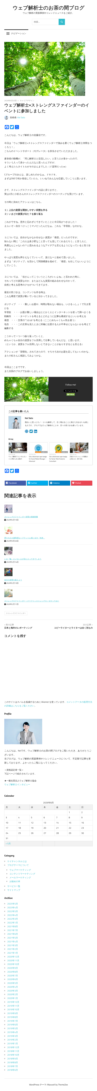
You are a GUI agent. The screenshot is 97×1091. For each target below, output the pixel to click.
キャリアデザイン (27, 100)
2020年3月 (12, 990)
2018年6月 (12, 1070)
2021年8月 (12, 926)
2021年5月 (12, 937)
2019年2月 (12, 1039)
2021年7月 (12, 930)
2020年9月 (12, 968)
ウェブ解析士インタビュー (17, 784)
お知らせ (44, 452)
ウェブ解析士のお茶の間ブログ (48, 7)
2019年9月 (12, 1013)
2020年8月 (12, 971)
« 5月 (8, 843)
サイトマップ (13, 890)
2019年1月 (12, 1043)
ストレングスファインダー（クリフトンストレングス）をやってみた (31, 601)
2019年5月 (12, 1028)
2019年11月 (13, 1005)
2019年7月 (12, 1021)
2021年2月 (12, 949)
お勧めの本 (14, 881)
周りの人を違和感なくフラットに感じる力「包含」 (24, 537)
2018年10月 (13, 1054)
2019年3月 (12, 1036)
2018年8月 (12, 1062)
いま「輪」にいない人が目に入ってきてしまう (22, 559)
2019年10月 (13, 1009)
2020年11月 (13, 960)
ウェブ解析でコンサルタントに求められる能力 (17, 457)
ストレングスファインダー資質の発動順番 (21, 516)
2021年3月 (12, 945)
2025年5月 (12, 903)
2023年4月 (12, 907)
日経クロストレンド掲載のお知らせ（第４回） (79, 457)
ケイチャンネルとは (17, 861)
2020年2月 (12, 994)
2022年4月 (12, 915)
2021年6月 (12, 934)
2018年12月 (13, 1047)
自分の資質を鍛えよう (13, 580)
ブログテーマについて (18, 865)
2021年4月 (12, 941)
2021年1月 (12, 952)
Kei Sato (21, 117)
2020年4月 (12, 987)
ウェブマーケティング (20, 452)
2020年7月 (12, 975)
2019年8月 (12, 1017)
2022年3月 (12, 918)
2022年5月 (12, 911)
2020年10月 (13, 964)
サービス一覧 (13, 886)
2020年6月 (12, 979)
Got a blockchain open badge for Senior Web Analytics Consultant (58, 458)
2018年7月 (12, 1066)
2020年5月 (12, 983)
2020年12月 (13, 956)
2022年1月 (12, 922)
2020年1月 (12, 998)
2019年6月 (12, 1024)
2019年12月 (13, 1002)
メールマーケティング (20, 877)
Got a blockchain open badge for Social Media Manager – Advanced (38, 458)
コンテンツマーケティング (22, 873)
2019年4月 (12, 1032)
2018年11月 (13, 1051)
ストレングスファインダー (16, 613)
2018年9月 (12, 1058)
